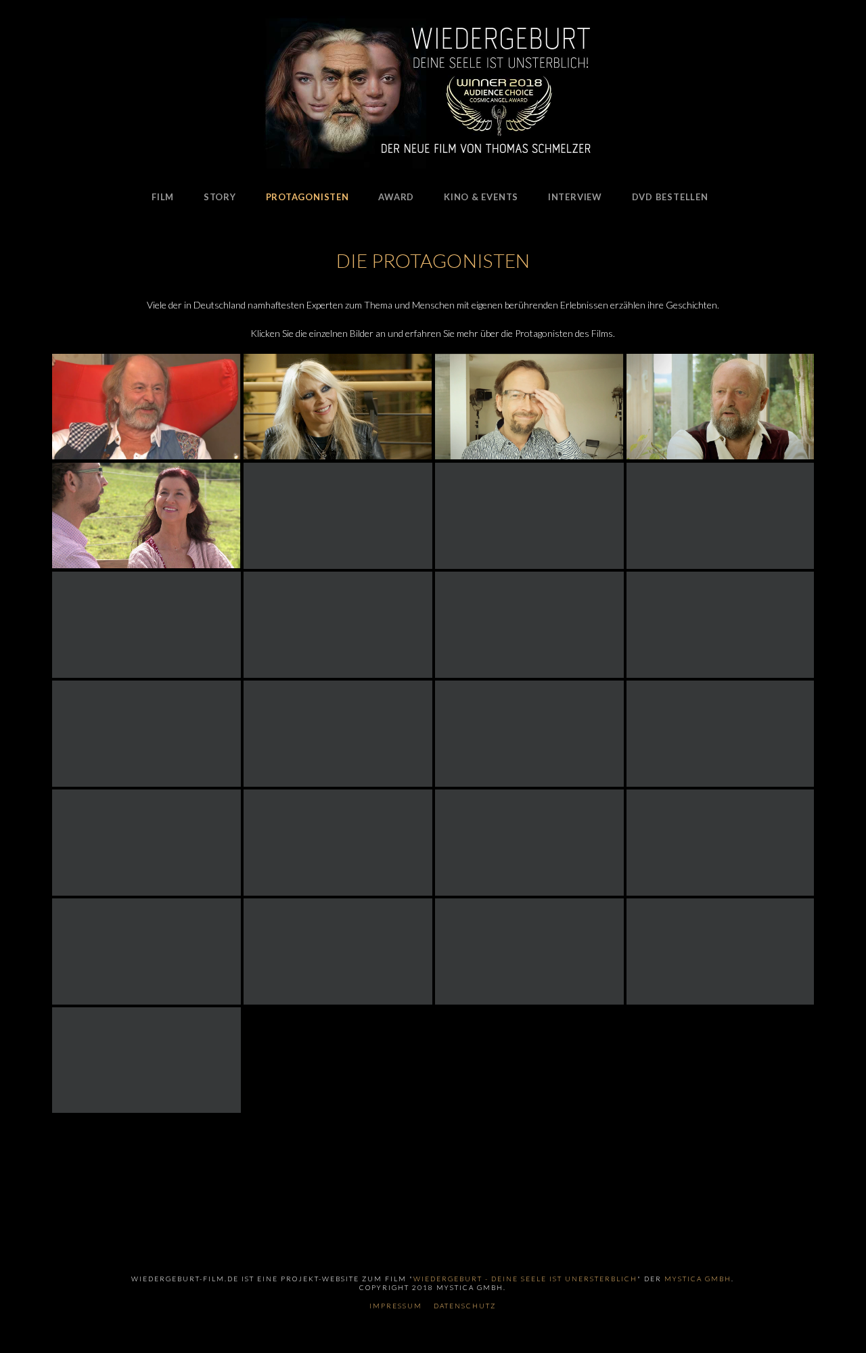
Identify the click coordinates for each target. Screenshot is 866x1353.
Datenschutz (465, 1306)
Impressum (395, 1306)
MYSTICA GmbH (697, 1279)
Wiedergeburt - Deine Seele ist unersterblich (525, 1279)
